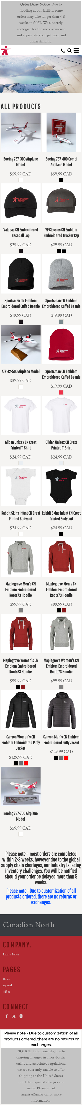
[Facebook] (6, 1016)
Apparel (7, 985)
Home (6, 979)
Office (6, 992)
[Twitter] (14, 1016)
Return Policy (11, 955)
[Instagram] (21, 1016)
